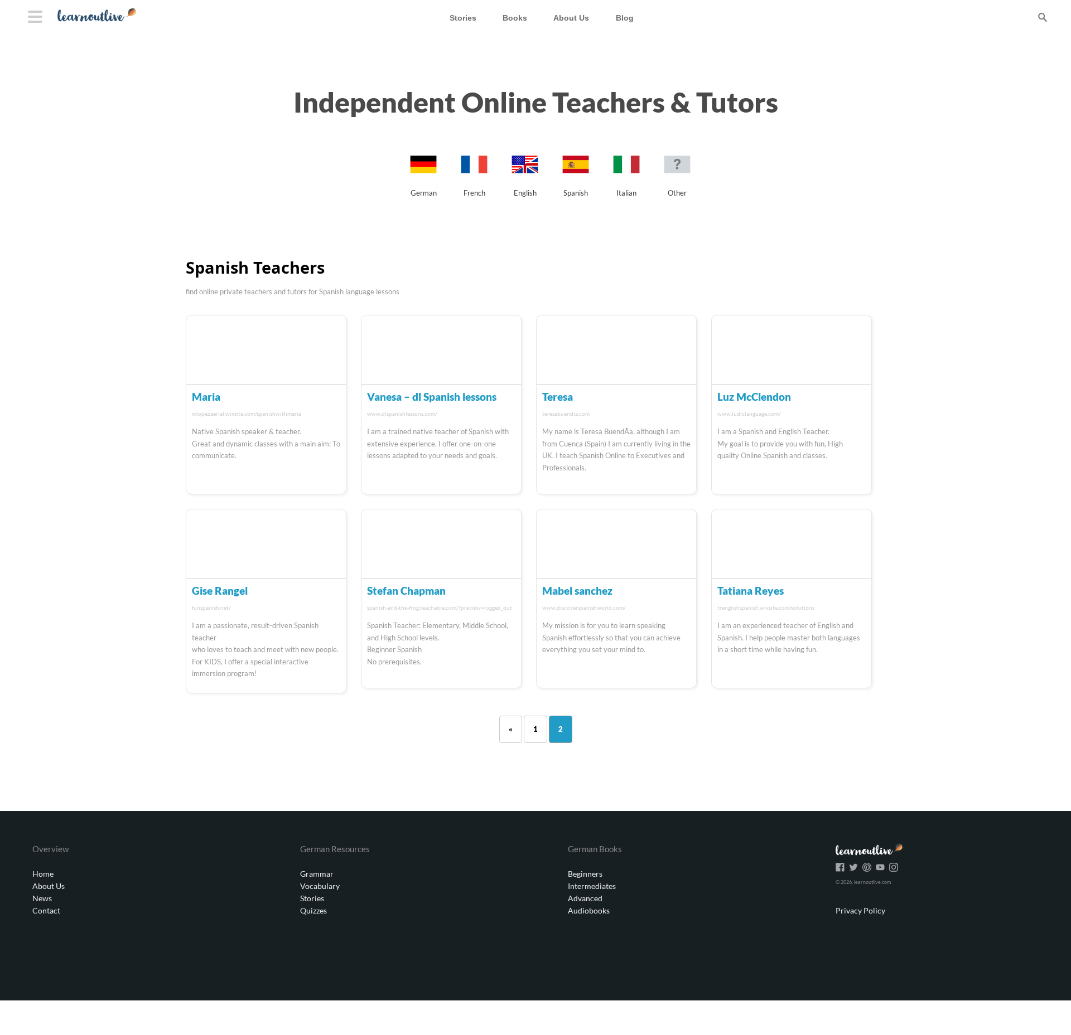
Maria (206, 396)
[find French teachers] (474, 175)
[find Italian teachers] (626, 175)
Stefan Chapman (406, 590)
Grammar (317, 873)
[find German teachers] (423, 175)
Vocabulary (320, 886)
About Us (48, 886)
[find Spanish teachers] (576, 175)
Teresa (557, 396)
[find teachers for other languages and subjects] (677, 175)
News (42, 898)
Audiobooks (589, 910)
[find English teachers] (525, 175)
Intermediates (592, 886)
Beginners (585, 873)
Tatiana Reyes (750, 590)
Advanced (585, 898)
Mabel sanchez (577, 590)
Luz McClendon (754, 396)
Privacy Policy (860, 910)
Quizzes (313, 910)
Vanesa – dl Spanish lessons (431, 396)
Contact (46, 910)
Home (43, 873)
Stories (312, 898)
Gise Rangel (220, 590)
